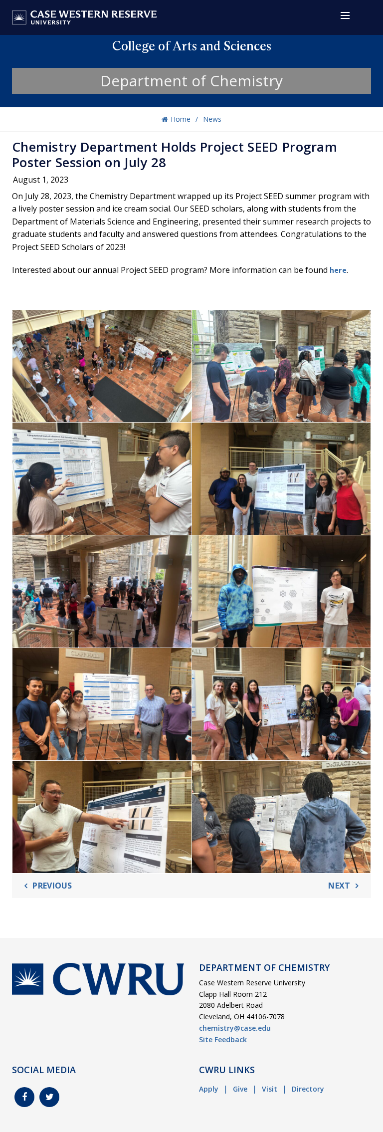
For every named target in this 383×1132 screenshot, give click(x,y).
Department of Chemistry (191, 80)
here (338, 270)
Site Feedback (223, 1039)
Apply (208, 1089)
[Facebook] (24, 1097)
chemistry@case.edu (235, 1028)
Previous (52, 885)
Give (240, 1089)
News (212, 119)
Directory (308, 1089)
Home (181, 119)
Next (339, 885)
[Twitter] (49, 1097)
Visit (269, 1089)
